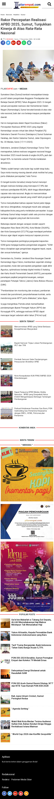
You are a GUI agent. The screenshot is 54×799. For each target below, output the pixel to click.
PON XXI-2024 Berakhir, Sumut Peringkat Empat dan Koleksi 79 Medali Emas (32, 659)
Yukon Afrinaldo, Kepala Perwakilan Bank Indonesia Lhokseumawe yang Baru (31, 633)
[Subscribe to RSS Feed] (26, 793)
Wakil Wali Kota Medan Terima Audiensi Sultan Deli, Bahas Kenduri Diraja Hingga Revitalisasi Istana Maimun (31, 724)
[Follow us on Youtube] (20, 793)
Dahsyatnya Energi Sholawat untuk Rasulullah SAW (28, 671)
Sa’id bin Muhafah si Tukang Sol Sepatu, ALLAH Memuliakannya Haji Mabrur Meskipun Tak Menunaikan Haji (31, 622)
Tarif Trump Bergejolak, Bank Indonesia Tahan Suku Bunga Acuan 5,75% (31, 646)
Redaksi (5, 779)
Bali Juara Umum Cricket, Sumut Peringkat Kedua (27, 697)
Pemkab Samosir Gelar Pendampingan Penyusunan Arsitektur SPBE (30, 360)
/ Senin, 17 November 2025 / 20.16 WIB (26, 39)
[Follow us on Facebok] (4, 793)
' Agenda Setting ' (20, 708)
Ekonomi (9, 15)
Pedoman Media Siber (21, 779)
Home (3, 15)
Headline (16, 15)
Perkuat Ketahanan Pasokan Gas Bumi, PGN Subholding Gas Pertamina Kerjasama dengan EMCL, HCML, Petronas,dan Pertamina (33, 412)
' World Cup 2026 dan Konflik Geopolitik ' (31, 734)
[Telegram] (29, 42)
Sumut (23, 15)
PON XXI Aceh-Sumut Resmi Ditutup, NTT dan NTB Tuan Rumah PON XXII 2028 (32, 684)
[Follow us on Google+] (15, 793)
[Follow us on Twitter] (9, 793)
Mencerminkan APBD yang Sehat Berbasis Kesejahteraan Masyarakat (32, 327)
